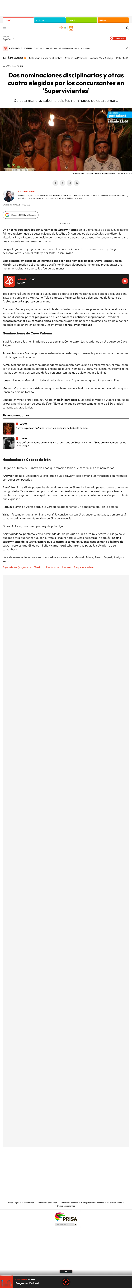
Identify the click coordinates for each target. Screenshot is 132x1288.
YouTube (59, 1162)
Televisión (17, 66)
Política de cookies (69, 1202)
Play (66, 1281)
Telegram (77, 183)
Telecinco (38, 567)
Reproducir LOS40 (125, 281)
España (6, 39)
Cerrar (127, 48)
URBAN (102, 20)
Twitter (62, 183)
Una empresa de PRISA (66, 1216)
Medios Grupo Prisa (66, 1224)
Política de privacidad (47, 1202)
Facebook (55, 183)
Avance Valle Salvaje (101, 57)
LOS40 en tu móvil (115, 1202)
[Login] (127, 28)
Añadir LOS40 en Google (23, 215)
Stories (85, 1162)
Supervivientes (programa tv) (17, 567)
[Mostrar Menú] (4, 28)
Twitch (78, 1162)
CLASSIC (40, 20)
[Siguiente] (127, 57)
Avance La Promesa (76, 57)
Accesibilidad (28, 1202)
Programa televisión (84, 567)
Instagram (46, 1162)
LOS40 (8, 20)
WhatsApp (69, 183)
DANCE (71, 20)
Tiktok (53, 1162)
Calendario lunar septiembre (45, 57)
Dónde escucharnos (66, 1206)
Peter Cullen (123, 57)
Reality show (52, 567)
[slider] (66, 1275)
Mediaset (66, 567)
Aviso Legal (13, 1202)
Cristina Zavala (26, 191)
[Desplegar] (66, 1271)
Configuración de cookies (92, 1202)
